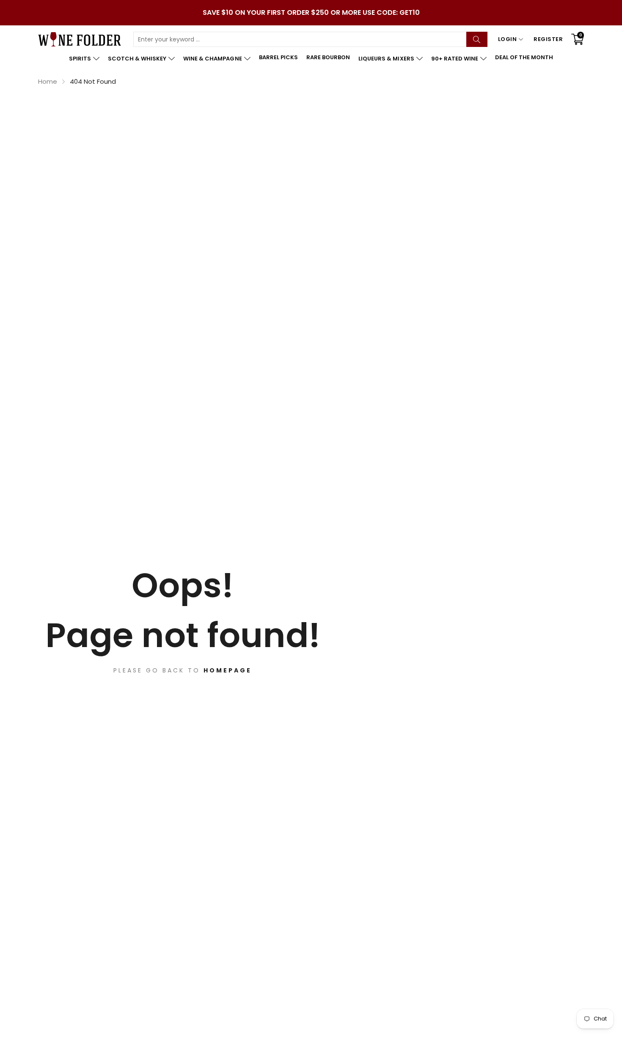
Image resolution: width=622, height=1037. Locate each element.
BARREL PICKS (278, 57)
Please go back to (182, 670)
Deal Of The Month (524, 57)
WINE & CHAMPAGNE (212, 59)
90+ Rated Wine (454, 59)
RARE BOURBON (328, 57)
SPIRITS (80, 59)
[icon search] (476, 39)
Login (507, 39)
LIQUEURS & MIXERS (386, 59)
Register (548, 39)
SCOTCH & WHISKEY (137, 59)
